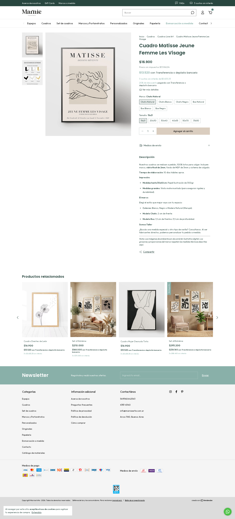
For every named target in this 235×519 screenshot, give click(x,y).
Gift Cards (50, 3)
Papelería (155, 23)
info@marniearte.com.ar (132, 411)
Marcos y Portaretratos (92, 23)
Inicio (141, 36)
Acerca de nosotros (31, 3)
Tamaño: (146, 115)
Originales (138, 23)
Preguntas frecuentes (81, 405)
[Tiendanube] (202, 500)
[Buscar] (192, 12)
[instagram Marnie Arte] (170, 391)
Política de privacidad (81, 411)
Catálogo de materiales (33, 453)
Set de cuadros (65, 23)
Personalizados (118, 23)
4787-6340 (125, 405)
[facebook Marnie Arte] (176, 391)
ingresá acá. (117, 500)
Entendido (36, 512)
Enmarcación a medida (179, 23)
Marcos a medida (67, 3)
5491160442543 (127, 398)
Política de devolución (81, 417)
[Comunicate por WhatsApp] (228, 512)
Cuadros (46, 23)
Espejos (31, 23)
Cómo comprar (78, 423)
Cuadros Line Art (165, 36)
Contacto (204, 23)
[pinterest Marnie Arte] (182, 391)
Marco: (149, 96)
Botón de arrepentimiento (135, 500)
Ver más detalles (150, 89)
